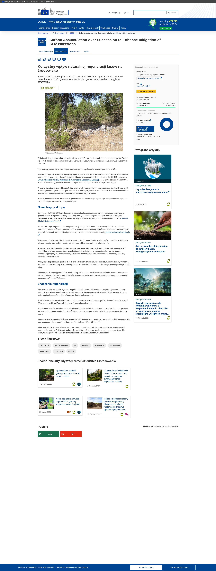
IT (59, 59)
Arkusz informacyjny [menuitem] (46, 51)
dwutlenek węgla (61, 345)
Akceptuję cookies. (146, 567)
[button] (126, 12)
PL (64, 59)
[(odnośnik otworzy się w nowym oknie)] (56, 11)
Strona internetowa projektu (148, 78)
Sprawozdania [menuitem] (74, 51)
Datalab (115, 28)
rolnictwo (85, 345)
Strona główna (44, 28)
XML (50, 434)
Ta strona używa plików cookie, (30, 567)
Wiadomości (105, 28)
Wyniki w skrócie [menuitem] (61, 51)
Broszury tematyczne (60, 28)
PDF (73, 434)
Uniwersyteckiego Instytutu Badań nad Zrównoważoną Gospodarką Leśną (68, 180)
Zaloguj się (115, 13)
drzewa (71, 351)
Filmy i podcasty (92, 28)
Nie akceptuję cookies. (180, 567)
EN (44, 59)
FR (54, 59)
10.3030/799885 (142, 86)
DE (39, 59)
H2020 (71, 33)
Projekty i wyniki (77, 28)
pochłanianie (115, 345)
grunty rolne (44, 351)
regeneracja (99, 345)
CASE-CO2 (44, 345)
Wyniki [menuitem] (86, 51)
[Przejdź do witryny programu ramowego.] (42, 42)
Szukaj (123, 28)
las (75, 345)
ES (49, 59)
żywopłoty (59, 351)
